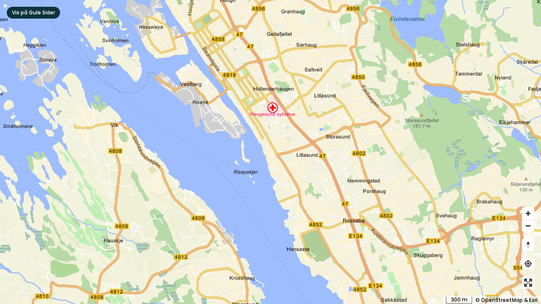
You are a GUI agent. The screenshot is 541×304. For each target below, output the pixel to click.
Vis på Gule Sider (33, 12)
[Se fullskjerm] (528, 283)
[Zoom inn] (528, 213)
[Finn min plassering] (528, 264)
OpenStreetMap (502, 300)
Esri (533, 300)
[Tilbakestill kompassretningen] (528, 245)
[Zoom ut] (528, 226)
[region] (270, 152)
